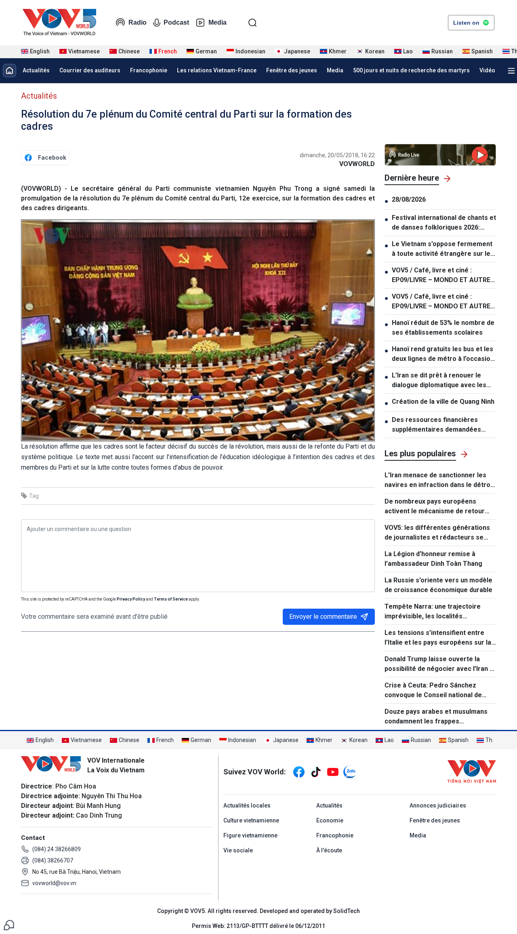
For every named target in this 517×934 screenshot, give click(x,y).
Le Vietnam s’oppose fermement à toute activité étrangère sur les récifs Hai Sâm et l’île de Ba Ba (443, 249)
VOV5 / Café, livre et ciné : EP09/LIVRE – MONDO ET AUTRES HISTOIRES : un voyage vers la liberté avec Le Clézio (443, 275)
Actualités (36, 70)
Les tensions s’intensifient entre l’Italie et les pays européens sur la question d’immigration (438, 638)
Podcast (176, 22)
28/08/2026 (409, 199)
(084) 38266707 (52, 860)
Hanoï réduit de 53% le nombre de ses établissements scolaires (443, 327)
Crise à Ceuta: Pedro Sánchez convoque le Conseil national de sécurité (433, 690)
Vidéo (487, 70)
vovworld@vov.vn (54, 883)
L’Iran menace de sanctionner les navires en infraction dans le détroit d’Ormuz (439, 480)
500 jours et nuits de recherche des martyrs (411, 70)
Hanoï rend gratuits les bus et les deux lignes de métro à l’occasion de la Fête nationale (443, 354)
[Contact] (9, 924)
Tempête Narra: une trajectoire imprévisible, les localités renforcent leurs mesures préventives (433, 612)
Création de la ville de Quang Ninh (443, 401)
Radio (137, 22)
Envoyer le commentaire (323, 616)
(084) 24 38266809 (56, 849)
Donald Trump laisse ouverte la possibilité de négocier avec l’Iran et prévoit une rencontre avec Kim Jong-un (440, 664)
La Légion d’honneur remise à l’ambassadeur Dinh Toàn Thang (433, 558)
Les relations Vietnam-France (216, 70)
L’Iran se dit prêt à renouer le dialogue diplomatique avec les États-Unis (439, 380)
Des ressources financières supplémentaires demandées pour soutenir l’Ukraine (436, 425)
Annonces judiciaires (438, 805)
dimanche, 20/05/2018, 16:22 (337, 155)
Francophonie (148, 70)
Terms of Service (171, 599)
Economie (329, 820)
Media (217, 22)
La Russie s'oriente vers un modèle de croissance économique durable (438, 585)
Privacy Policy (131, 599)
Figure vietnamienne (250, 835)
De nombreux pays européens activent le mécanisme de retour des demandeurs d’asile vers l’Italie (439, 507)
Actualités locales (247, 805)
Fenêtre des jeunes (291, 70)
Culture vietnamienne (251, 820)
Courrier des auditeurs (89, 70)
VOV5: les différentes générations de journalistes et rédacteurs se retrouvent (437, 533)
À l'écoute (329, 850)
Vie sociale (238, 850)
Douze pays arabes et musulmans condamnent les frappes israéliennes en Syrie (436, 717)
